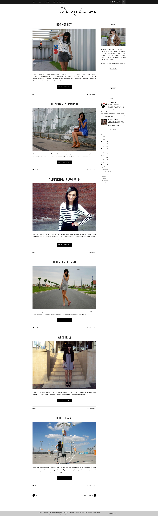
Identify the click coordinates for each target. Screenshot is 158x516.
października (105, 171)
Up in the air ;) (64, 418)
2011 (104, 162)
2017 (104, 148)
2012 (104, 160)
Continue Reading (64, 87)
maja (103, 183)
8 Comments (92, 327)
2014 (104, 155)
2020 (104, 141)
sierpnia (104, 176)
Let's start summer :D (64, 104)
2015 (104, 153)
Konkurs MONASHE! (112, 103)
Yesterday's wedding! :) (113, 119)
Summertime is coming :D (64, 179)
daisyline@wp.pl (121, 63)
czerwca (104, 180)
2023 (104, 134)
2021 (104, 139)
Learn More (111, 513)
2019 (104, 143)
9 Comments (92, 252)
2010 (104, 164)
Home (34, 2)
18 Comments (92, 94)
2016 (104, 150)
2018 (104, 146)
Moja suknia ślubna (105, 112)
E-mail (53, 2)
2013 (104, 157)
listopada (104, 169)
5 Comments (92, 408)
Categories (46, 2)
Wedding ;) (64, 337)
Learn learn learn (64, 262)
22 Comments (92, 169)
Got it (116, 513)
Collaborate (60, 2)
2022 (104, 136)
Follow (39, 2)
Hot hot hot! (64, 24)
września (104, 173)
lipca (103, 178)
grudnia (104, 167)
